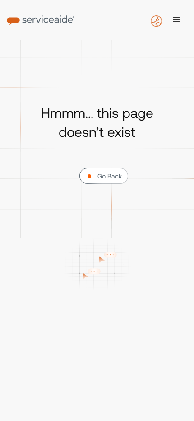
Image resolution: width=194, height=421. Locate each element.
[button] (176, 20)
